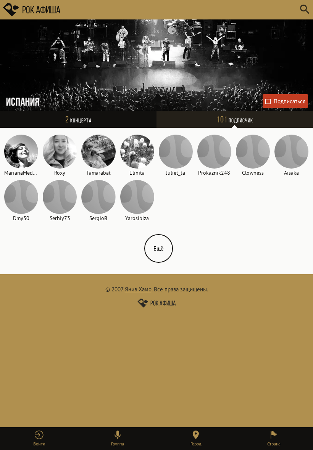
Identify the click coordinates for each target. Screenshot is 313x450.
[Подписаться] (285, 101)
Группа (117, 444)
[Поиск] (304, 9)
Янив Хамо (138, 289)
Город (195, 444)
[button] (39, 438)
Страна (274, 444)
